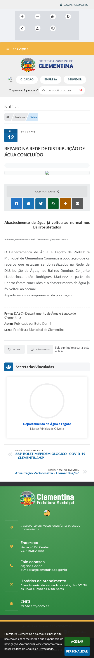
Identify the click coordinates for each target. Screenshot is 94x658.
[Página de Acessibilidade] (53, 28)
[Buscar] (81, 90)
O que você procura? (24, 90)
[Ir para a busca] (29, 37)
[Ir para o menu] (19, 37)
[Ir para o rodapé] (38, 37)
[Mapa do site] (37, 28)
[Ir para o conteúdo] (65, 28)
